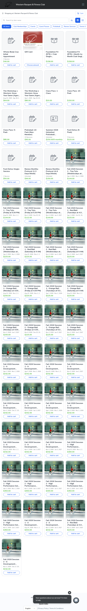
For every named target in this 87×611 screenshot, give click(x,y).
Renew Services (70, 26)
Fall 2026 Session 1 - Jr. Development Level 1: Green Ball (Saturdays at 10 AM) (54, 366)
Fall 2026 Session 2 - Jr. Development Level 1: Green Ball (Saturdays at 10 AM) (32, 405)
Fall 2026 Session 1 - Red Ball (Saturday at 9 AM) (33, 249)
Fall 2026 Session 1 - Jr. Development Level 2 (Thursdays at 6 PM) (75, 405)
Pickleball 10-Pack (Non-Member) (31, 132)
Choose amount (33, 65)
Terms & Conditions (57, 608)
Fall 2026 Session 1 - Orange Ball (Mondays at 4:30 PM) (11, 288)
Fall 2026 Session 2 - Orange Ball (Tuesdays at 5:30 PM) (54, 327)
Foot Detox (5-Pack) (73, 131)
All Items (6, 26)
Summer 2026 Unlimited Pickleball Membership (52, 132)
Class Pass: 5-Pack (9, 131)
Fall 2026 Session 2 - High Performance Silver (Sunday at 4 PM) (33, 483)
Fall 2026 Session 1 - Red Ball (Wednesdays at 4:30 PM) (11, 249)
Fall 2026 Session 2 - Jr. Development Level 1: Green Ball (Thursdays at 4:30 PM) (11, 405)
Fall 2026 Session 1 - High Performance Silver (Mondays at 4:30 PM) (75, 444)
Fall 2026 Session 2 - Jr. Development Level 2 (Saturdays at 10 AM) (54, 444)
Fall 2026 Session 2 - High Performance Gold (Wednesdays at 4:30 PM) (75, 483)
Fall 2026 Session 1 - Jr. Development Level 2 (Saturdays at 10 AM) (11, 444)
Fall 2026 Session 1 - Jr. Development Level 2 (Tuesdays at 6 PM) (54, 405)
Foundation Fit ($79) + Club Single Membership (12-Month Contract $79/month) (53, 54)
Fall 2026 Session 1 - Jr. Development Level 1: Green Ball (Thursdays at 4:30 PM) (33, 366)
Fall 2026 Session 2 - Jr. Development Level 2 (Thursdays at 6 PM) (11, 561)
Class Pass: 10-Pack (74, 92)
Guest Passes (44, 26)
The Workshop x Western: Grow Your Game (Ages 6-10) (32, 93)
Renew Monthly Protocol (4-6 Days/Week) (52, 171)
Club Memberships (20, 26)
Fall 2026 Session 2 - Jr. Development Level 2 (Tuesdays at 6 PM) (33, 444)
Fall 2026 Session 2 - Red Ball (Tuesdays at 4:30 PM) (75, 522)
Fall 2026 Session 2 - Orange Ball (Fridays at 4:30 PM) (32, 327)
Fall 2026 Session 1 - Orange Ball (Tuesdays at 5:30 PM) (54, 288)
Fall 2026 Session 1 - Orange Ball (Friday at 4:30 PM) (33, 288)
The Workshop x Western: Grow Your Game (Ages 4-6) (10, 93)
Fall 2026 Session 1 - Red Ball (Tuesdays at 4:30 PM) (75, 210)
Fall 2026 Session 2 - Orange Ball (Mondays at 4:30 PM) (11, 327)
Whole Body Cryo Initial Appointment (11, 54)
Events (33, 26)
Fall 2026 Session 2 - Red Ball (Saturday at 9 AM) (75, 249)
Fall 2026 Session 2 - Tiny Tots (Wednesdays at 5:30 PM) (54, 210)
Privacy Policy (43, 608)
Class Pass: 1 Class (52, 92)
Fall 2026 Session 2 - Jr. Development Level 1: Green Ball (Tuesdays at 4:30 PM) (75, 366)
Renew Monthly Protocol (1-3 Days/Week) (31, 171)
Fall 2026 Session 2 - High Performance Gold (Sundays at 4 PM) (11, 522)
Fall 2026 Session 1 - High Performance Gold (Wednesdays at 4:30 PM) (11, 483)
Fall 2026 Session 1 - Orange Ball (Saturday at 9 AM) (75, 288)
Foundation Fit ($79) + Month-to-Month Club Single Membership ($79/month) (75, 54)
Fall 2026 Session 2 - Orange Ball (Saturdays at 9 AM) (75, 327)
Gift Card (28, 52)
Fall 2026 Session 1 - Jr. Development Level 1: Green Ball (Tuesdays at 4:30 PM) (11, 366)
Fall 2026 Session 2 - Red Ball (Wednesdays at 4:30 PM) (54, 249)
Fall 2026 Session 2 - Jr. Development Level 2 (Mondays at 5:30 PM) (54, 522)
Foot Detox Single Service (11, 170)
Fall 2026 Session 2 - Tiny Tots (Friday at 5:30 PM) (33, 210)
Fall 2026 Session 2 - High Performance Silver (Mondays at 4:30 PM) (54, 483)
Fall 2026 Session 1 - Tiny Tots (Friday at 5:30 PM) (11, 210)
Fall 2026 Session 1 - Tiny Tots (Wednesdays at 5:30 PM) (75, 171)
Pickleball (56, 26)
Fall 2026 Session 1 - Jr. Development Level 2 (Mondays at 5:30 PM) (32, 522)
